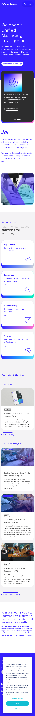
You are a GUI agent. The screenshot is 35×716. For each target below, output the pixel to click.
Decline (17, 708)
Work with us (7, 647)
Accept (17, 703)
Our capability (10, 109)
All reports (6, 434)
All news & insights (9, 594)
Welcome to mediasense (11, 64)
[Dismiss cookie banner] (28, 661)
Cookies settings (17, 698)
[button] (14, 119)
